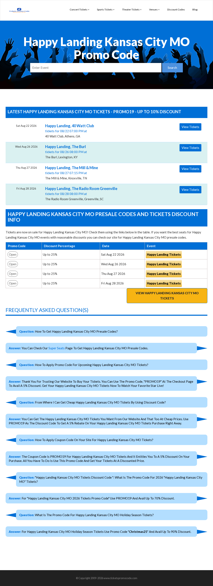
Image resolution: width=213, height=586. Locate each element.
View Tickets (190, 127)
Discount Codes (176, 9)
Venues (153, 9)
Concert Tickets (79, 9)
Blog (194, 9)
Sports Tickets (105, 9)
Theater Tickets (131, 9)
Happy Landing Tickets (164, 254)
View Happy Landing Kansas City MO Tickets (167, 295)
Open (12, 254)
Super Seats (56, 348)
